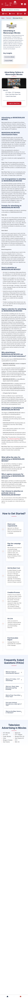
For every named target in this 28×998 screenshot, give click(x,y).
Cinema (13, 13)
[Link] (22, 4)
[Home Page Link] (15, 2)
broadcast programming (14, 438)
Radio (5, 13)
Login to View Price (14, 103)
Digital (20, 13)
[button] (2, 4)
